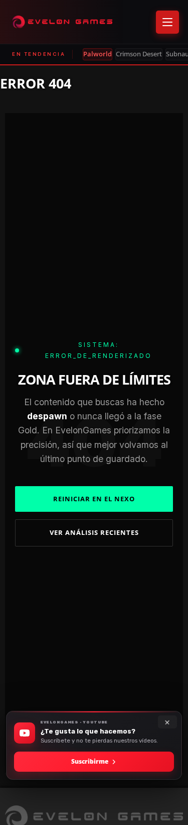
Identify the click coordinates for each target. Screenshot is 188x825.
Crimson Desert (139, 54)
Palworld (97, 54)
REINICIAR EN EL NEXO (94, 498)
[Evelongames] (62, 22)
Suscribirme (89, 761)
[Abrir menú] (167, 22)
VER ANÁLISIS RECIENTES (94, 532)
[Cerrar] (167, 721)
